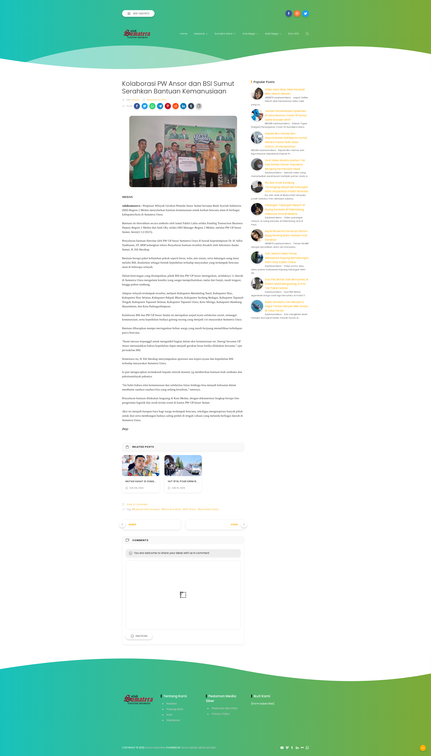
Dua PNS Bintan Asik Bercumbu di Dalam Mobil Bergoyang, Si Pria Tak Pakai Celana (286, 284)
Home (183, 33)
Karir (170, 715)
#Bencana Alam (171, 509)
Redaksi (172, 704)
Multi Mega (271, 33)
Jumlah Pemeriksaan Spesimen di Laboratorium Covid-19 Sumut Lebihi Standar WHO (286, 115)
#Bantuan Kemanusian (146, 509)
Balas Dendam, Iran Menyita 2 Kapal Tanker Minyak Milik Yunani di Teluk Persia (286, 306)
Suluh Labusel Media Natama (198, 747)
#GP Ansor (189, 509)
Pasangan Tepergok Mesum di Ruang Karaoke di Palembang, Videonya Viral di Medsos (285, 209)
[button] (137, 106)
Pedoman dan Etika (224, 708)
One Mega (248, 33)
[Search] (307, 34)
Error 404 (293, 33)
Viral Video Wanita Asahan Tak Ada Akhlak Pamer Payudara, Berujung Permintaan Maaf (285, 164)
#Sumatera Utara (208, 509)
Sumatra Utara (223, 33)
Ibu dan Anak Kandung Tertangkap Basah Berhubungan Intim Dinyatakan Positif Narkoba (286, 187)
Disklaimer (173, 720)
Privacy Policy (221, 714)
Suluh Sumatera (155, 747)
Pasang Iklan (175, 709)
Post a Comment (137, 504)
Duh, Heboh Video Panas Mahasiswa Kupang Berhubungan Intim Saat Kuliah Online (287, 258)
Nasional (199, 33)
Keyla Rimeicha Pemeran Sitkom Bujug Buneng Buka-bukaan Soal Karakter (286, 235)
